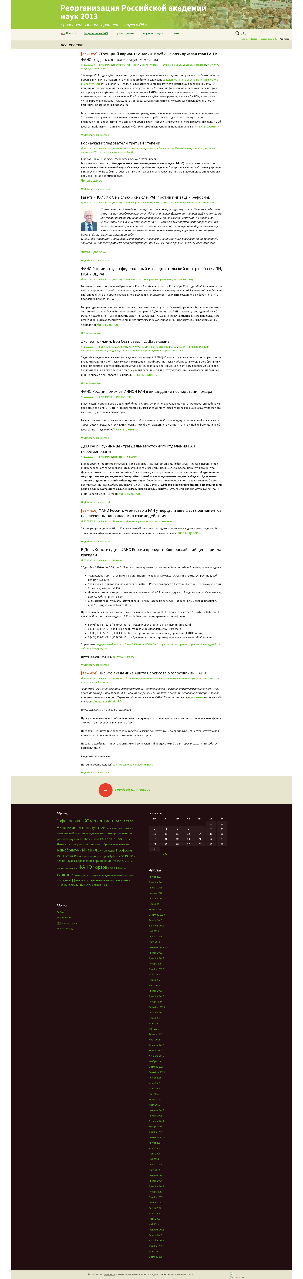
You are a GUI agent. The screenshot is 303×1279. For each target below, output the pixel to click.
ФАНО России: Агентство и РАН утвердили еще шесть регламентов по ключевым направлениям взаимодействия (151, 513)
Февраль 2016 (156, 1045)
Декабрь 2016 (156, 996)
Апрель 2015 (155, 1099)
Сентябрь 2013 (157, 1202)
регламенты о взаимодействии (155, 521)
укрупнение (180, 279)
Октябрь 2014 (156, 1131)
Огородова (110, 850)
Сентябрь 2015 (157, 1072)
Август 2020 (155, 898)
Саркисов (103, 682)
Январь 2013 (155, 1235)
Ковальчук (67, 833)
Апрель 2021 (155, 887)
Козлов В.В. (172, 202)
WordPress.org (65, 928)
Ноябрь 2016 (155, 1001)
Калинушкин (112, 828)
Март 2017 (154, 985)
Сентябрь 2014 (157, 1137)
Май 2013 (154, 1224)
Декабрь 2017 (156, 958)
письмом (197, 697)
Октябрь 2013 (156, 1197)
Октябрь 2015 (156, 1066)
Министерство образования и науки (105, 844)
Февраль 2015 (156, 1110)
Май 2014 (154, 1159)
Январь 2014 (155, 1180)
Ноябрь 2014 (155, 1126)
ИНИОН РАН (124, 396)
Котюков (184, 678)
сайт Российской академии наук (133, 764)
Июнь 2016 (154, 1023)
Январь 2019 (155, 920)
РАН (182, 202)
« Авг (165, 854)
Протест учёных (124, 33)
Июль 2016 (154, 1017)
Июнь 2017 (154, 979)
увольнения (108, 880)
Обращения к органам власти (140, 678)
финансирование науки (76, 884)
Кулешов (126, 839)
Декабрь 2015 (156, 1055)
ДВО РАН (133, 456)
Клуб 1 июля (92, 68)
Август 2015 (155, 1077)
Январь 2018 (155, 952)
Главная (244, 38)
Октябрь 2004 (156, 1256)
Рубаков (114, 856)
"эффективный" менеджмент (175, 148)
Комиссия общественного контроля (96, 833)
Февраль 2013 (156, 1229)
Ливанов (63, 844)
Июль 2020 (154, 903)
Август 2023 (155, 876)
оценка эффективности (112, 152)
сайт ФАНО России (124, 657)
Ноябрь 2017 (155, 963)
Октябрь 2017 (156, 969)
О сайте (175, 33)
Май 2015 (154, 1093)
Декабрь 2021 (156, 882)
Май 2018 (154, 931)
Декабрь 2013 (156, 1186)
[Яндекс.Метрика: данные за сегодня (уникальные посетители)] (237, 1275)
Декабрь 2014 (156, 1121)
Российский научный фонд (96, 856)
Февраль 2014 (156, 1175)
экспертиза (99, 884)
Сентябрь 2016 (157, 1007)
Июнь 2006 (154, 1251)
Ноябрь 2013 (155, 1191)
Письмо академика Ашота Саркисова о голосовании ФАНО (143, 673)
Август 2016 (155, 1012)
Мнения (150, 346)
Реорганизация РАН (96, 33)
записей (64, 917)
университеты (121, 880)
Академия (210, 148)
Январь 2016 (155, 1050)
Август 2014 (155, 1142)
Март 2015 (154, 1104)
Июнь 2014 (154, 1153)
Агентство (106, 64)
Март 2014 (154, 1169)
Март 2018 (154, 941)
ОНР (100, 850)
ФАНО (104, 68)
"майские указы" (174, 64)
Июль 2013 (154, 1213)
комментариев (67, 923)
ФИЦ (190, 279)
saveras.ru (109, 1274)
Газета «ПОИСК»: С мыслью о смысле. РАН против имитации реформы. (145, 197)
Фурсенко (177, 350)
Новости (71, 33)
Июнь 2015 (154, 1088)
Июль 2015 (154, 1083)
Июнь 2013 (154, 1218)
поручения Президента (159, 279)
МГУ (72, 845)
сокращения (95, 880)
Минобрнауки (145, 350)
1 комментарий (92, 333)
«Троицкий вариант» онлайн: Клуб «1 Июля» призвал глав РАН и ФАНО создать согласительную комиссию (149, 56)
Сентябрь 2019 (157, 914)
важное (188, 64)
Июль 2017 (154, 974)
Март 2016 (154, 1039)
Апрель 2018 (155, 936)
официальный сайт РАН (107, 701)
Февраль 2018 (156, 947)
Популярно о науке (152, 33)
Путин (157, 350)
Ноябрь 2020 (155, 893)
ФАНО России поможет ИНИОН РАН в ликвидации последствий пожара (146, 391)
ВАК (79, 828)
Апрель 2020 (155, 909)
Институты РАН (121, 64)
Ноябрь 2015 (155, 1061)
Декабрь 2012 (156, 1240)
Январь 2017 (155, 990)
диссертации (89, 875)
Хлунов (122, 868)
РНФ (81, 856)
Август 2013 (155, 1207)
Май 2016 (154, 1028)
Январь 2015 (155, 1115)
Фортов (166, 350)
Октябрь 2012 (156, 1245)
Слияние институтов (196, 202)
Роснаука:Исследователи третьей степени (120, 143)
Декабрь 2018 (156, 925)
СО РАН (126, 856)
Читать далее (207, 126)
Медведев (78, 845)
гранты (77, 875)
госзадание (200, 64)
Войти (60, 912)
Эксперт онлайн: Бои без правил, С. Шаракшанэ (125, 341)
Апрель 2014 (155, 1164)
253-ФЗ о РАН (108, 346)
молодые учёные (109, 875)
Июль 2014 (154, 1148)
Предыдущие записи (127, 789)
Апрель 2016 (155, 1034)
